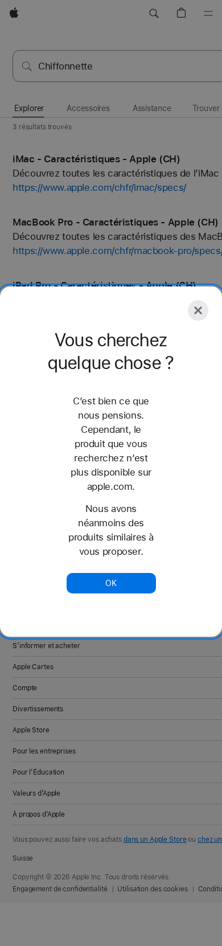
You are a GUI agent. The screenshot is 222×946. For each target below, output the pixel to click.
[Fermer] (198, 310)
